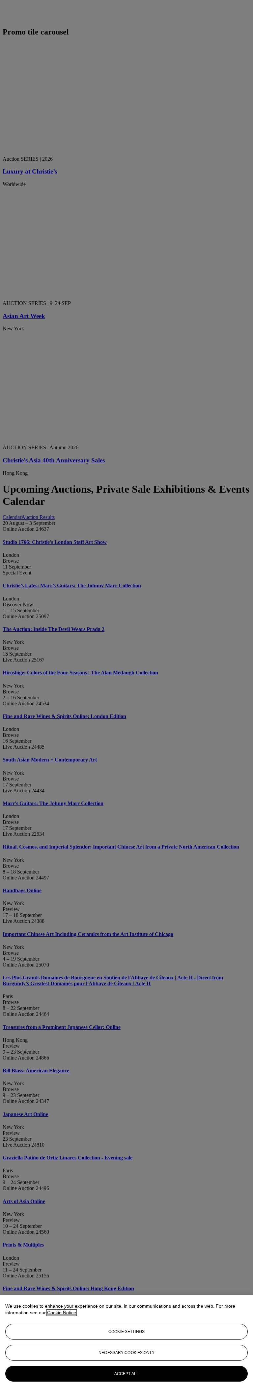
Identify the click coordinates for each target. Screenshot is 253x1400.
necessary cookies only (126, 1352)
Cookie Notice (61, 1312)
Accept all (126, 1373)
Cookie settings (126, 1331)
